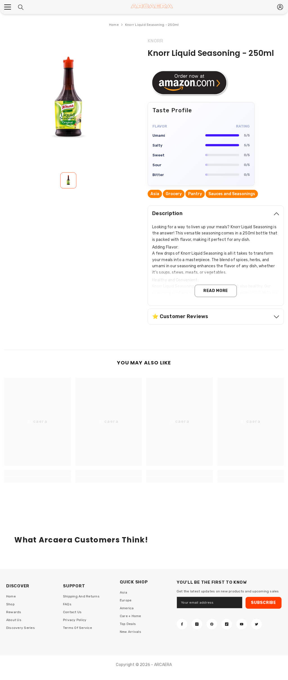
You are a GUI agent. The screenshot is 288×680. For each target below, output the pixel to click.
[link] (37, 479)
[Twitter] (256, 624)
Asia (154, 193)
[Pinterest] (211, 624)
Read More (215, 290)
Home (114, 25)
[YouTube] (241, 624)
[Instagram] (197, 624)
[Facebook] (182, 624)
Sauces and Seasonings (231, 193)
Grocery (174, 193)
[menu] (7, 7)
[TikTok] (226, 624)
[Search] (20, 7)
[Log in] (280, 7)
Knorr (155, 41)
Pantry (195, 193)
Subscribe (263, 602)
